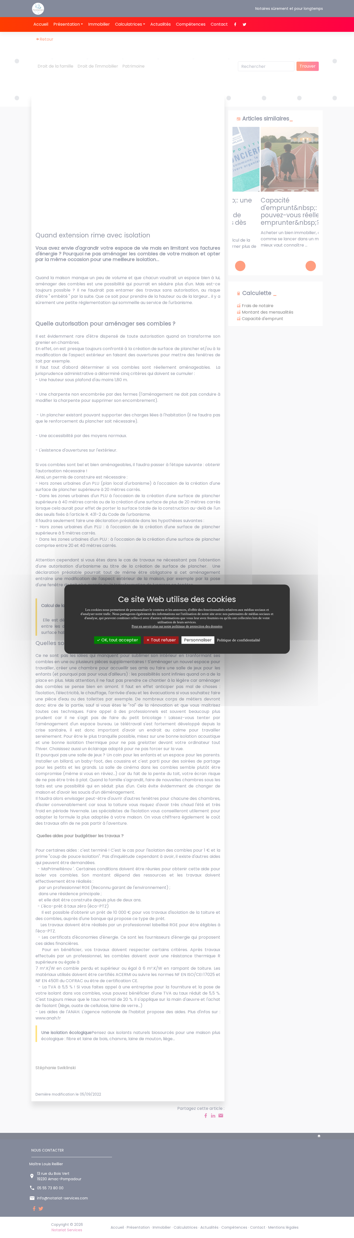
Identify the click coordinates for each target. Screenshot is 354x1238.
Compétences (191, 24)
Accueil (40, 24)
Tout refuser (163, 640)
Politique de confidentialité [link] (238, 640)
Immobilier (99, 24)
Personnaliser (198, 640)
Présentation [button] (66, 24)
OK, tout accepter (119, 640)
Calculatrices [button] (128, 24)
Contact (219, 24)
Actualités (160, 24)
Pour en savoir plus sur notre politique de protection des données (177, 626)
